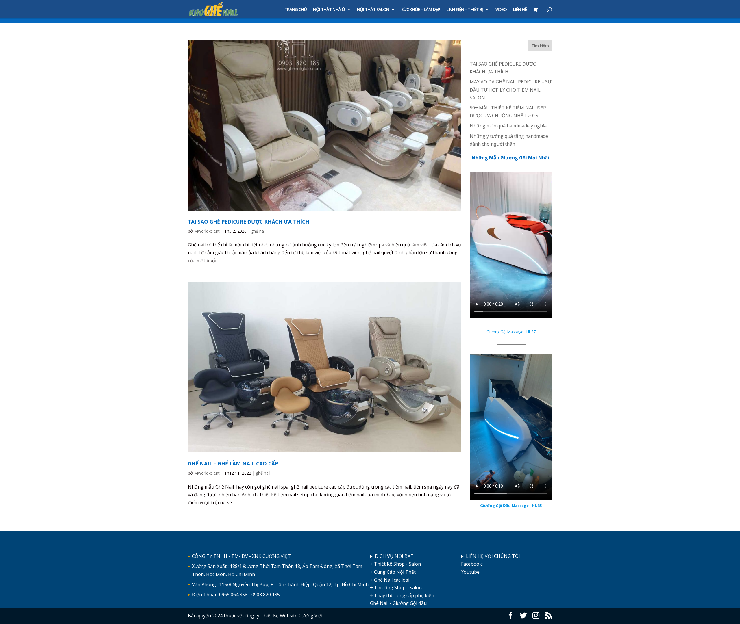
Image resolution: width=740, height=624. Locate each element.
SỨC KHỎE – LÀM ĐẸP (420, 9)
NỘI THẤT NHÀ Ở (329, 9)
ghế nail (258, 231)
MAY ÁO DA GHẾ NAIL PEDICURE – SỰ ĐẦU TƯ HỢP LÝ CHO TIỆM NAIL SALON (510, 90)
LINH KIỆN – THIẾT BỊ (464, 9)
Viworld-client (207, 231)
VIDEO (501, 9)
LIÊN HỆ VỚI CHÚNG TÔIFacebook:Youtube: (490, 564)
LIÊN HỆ (520, 9)
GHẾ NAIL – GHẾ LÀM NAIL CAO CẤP (233, 463)
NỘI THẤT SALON (373, 9)
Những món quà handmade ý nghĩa (508, 125)
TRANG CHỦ (295, 9)
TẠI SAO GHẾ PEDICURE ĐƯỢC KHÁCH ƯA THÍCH (248, 221)
